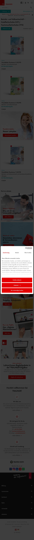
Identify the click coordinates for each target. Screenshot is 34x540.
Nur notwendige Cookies (17, 290)
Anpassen (16, 285)
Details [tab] (17, 252)
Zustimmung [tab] (6, 252)
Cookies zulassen (17, 280)
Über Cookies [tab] (28, 252)
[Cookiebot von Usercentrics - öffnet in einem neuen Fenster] (25, 248)
